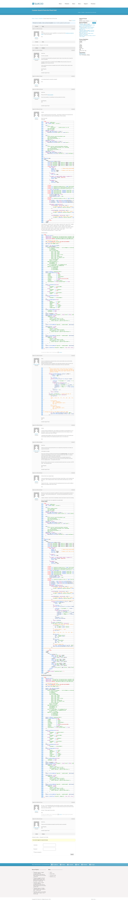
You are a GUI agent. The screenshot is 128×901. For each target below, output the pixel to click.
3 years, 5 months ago (57, 22)
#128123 (73, 109)
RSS (78, 864)
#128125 (73, 355)
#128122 (73, 89)
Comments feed (53, 875)
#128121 (73, 76)
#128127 (73, 442)
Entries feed (52, 873)
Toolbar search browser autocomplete (86, 34)
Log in (51, 872)
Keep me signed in (38, 852)
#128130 (73, 802)
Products (67, 3)
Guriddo (79, 12)
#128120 (73, 50)
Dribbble (85, 864)
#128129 (73, 489)
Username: (36, 845)
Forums (36, 18)
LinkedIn (71, 864)
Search (80, 19)
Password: (35, 849)
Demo (73, 3)
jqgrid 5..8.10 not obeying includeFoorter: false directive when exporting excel (87, 25)
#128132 (73, 818)
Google (93, 864)
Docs (79, 3)
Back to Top (93, 899)
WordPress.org (52, 876)
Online (82, 53)
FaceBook (55, 864)
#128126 (73, 425)
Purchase (93, 3)
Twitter (63, 864)
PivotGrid (83, 12)
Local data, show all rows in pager (39, 892)
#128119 (73, 28)
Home (60, 3)
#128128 (73, 472)
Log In (72, 854)
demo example (50, 94)
